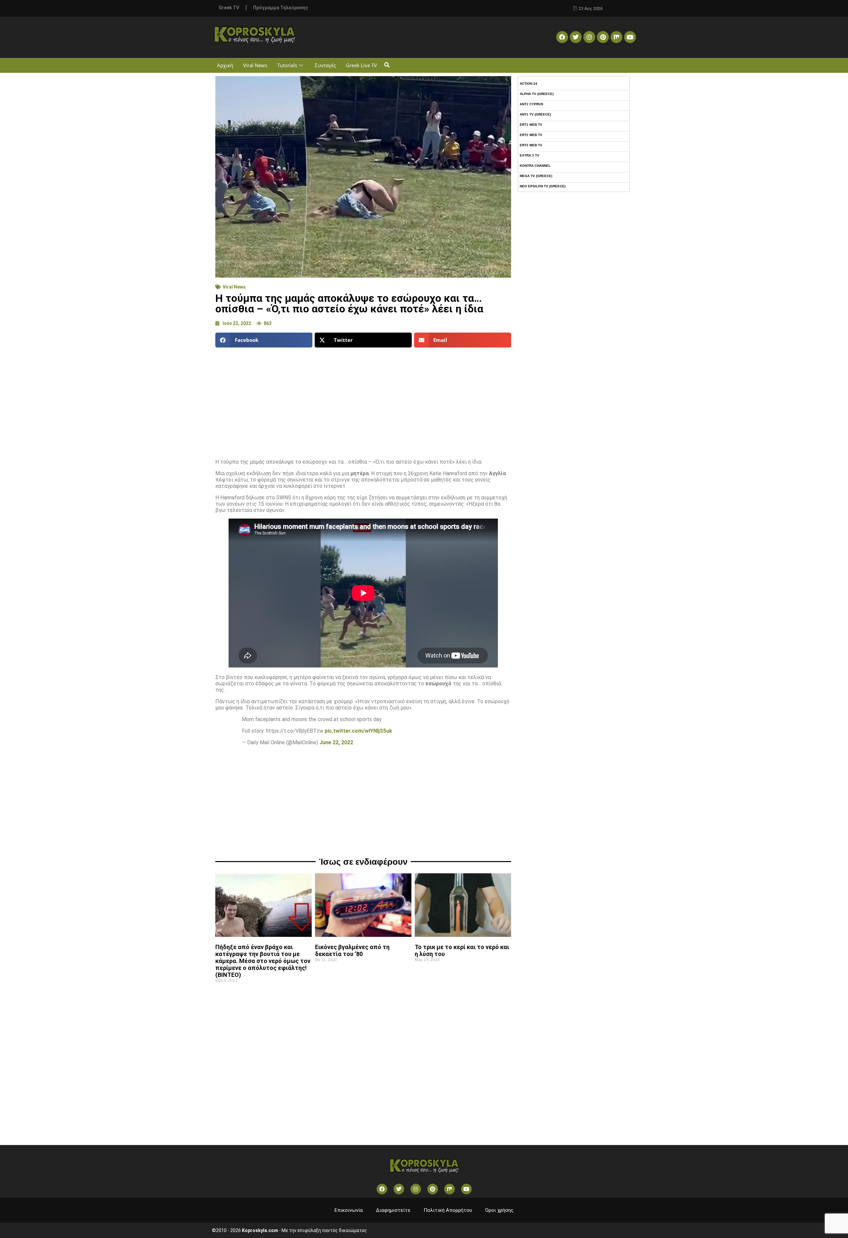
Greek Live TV (361, 65)
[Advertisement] (363, 400)
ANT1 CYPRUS (531, 104)
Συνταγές (325, 65)
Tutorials (287, 65)
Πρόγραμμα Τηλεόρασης (280, 7)
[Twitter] (576, 37)
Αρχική (225, 65)
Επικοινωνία (349, 1210)
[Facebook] (562, 37)
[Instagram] (589, 37)
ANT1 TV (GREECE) (535, 114)
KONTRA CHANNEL (535, 165)
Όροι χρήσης (499, 1210)
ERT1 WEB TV (531, 124)
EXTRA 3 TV (529, 155)
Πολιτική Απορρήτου (448, 1210)
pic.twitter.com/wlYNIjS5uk (358, 731)
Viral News (255, 65)
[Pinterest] (603, 37)
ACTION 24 (528, 83)
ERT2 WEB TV (531, 135)
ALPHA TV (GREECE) (537, 94)
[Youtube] (630, 37)
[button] (387, 65)
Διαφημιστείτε (393, 1210)
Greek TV (229, 7)
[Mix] (616, 37)
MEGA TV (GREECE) (536, 176)
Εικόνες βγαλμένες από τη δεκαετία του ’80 (352, 950)
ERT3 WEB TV (531, 145)
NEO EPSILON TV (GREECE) (542, 186)
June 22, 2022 (336, 742)
